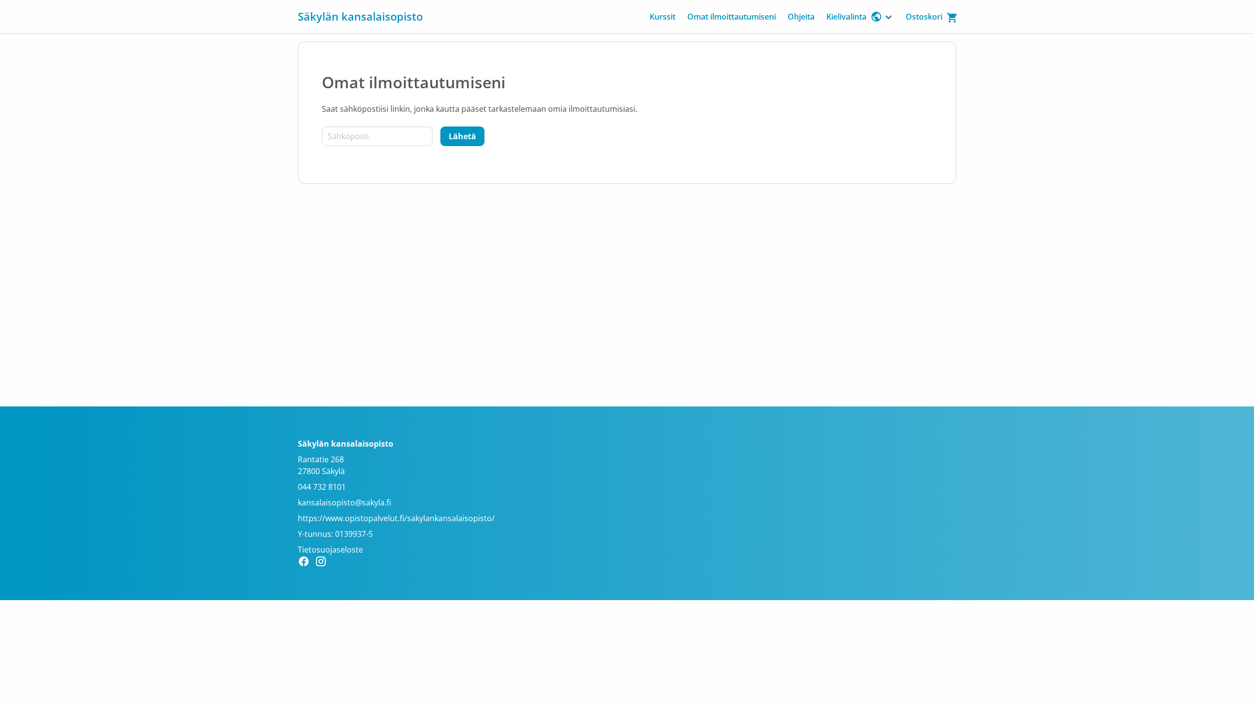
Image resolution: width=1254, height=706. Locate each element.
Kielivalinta (846, 16)
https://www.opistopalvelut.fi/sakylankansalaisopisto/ (396, 518)
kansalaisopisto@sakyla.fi (344, 502)
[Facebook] (306, 562)
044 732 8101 (322, 486)
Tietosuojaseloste (330, 549)
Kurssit (662, 16)
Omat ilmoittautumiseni (731, 16)
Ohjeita (801, 16)
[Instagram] (323, 562)
